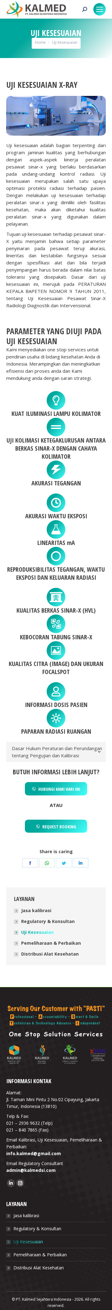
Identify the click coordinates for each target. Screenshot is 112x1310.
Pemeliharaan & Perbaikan (51, 943)
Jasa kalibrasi (36, 910)
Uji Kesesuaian (37, 932)
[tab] (56, 752)
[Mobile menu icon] (99, 9)
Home (40, 42)
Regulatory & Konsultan (48, 921)
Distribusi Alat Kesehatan (50, 954)
